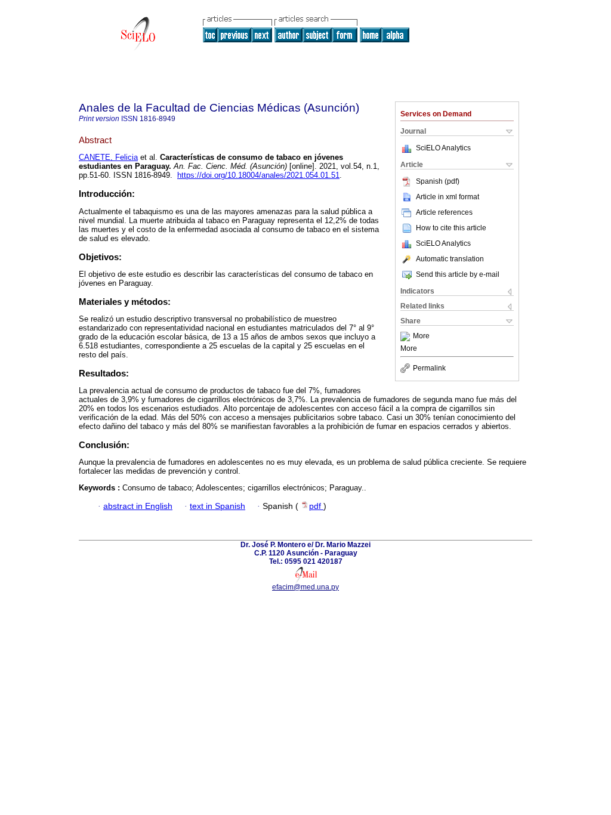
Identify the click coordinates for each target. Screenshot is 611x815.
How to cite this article (451, 228)
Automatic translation (450, 259)
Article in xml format (447, 197)
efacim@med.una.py (305, 587)
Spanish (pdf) (437, 181)
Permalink (429, 368)
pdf (316, 506)
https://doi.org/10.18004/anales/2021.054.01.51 (258, 175)
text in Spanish (217, 506)
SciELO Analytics (443, 148)
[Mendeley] (406, 336)
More (421, 336)
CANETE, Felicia (108, 157)
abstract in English (137, 506)
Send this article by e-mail (457, 274)
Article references (444, 212)
